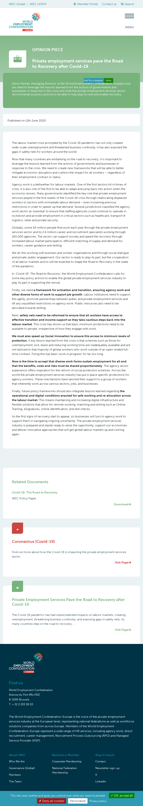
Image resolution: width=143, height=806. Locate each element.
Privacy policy (97, 801)
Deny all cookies (52, 801)
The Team (15, 781)
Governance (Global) (22, 768)
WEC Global (17, 4)
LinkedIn (100, 781)
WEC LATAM (38, 4)
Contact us (109, 4)
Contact (100, 761)
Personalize (78, 801)
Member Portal (87, 4)
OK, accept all (123, 795)
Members (15, 774)
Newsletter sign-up (107, 768)
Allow (108, 80)
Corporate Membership (67, 761)
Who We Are (17, 761)
